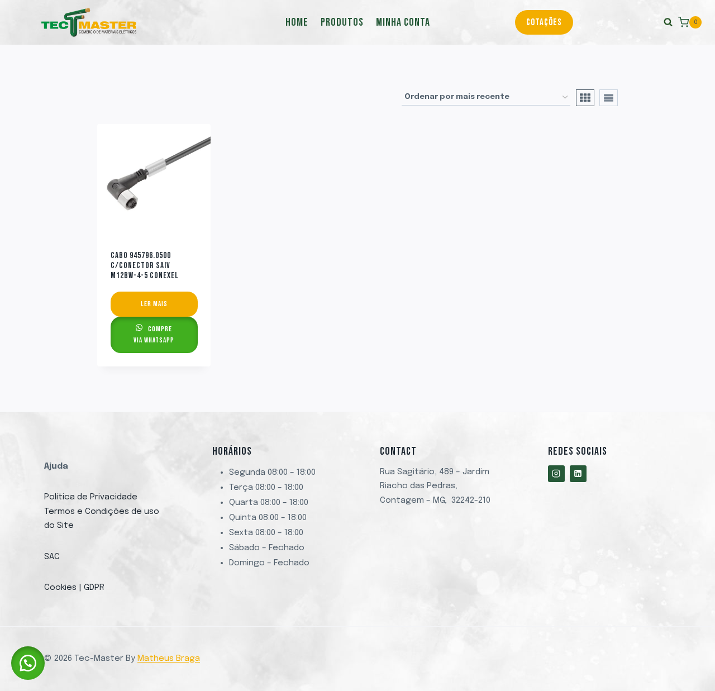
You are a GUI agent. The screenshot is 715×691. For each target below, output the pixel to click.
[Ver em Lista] (608, 97)
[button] (28, 663)
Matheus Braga (168, 658)
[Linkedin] (578, 473)
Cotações (544, 22)
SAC (52, 556)
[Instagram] (556, 473)
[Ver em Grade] (585, 97)
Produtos (342, 22)
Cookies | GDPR (74, 587)
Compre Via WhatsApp (154, 335)
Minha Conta (403, 22)
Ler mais (154, 303)
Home (296, 22)
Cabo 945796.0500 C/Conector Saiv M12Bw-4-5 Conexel (145, 265)
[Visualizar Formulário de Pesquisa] (626, 22)
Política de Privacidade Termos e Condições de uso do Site (101, 511)
